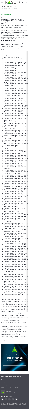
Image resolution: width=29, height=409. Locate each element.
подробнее (10, 311)
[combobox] (21, 2)
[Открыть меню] (2, 2)
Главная (3, 6)
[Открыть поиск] (26, 2)
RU (22, 2)
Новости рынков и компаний (9, 8)
